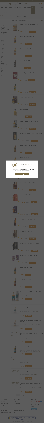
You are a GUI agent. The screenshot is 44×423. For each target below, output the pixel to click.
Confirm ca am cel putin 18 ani (22, 174)
